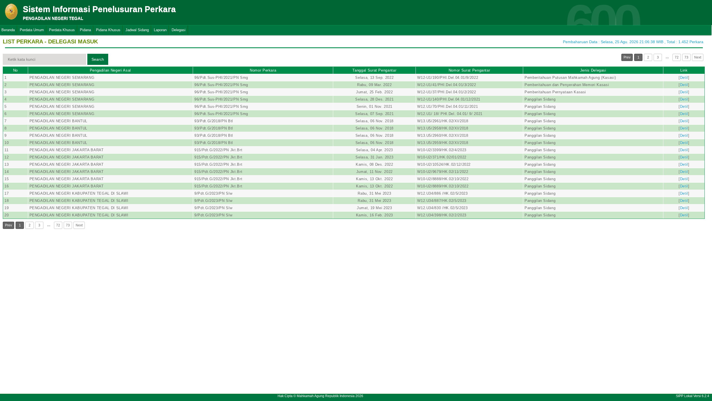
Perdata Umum (32, 30)
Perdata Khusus (62, 30)
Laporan (160, 30)
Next (697, 57)
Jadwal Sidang (137, 30)
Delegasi (179, 30)
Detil (684, 77)
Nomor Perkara (263, 70)
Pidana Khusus (108, 30)
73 (686, 57)
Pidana (85, 30)
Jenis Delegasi (593, 70)
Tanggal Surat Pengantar (374, 70)
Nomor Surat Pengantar (469, 70)
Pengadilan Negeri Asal (110, 70)
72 (677, 57)
